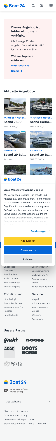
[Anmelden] (42, 5)
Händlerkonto (11, 315)
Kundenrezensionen (42, 286)
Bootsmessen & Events (40, 309)
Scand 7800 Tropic (18, 122)
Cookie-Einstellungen (15, 419)
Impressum (23, 411)
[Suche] (34, 5)
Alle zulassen (28, 241)
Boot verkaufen (40, 267)
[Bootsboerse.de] (29, 350)
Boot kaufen (10, 274)
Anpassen (26, 250)
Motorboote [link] (18, 65)
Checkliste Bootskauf (9, 268)
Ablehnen (28, 259)
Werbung (36, 315)
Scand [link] (15, 70)
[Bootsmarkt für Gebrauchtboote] (14, 5)
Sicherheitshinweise (14, 423)
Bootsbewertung (40, 271)
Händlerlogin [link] (10, 299)
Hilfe (31, 423)
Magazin (36, 299)
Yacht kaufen (11, 278)
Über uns (9, 411)
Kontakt (42, 423)
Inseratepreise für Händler (13, 309)
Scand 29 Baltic (15, 154)
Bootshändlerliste (13, 303)
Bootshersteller (12, 282)
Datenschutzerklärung (15, 415)
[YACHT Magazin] (11, 340)
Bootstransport (12, 286)
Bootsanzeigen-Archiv (40, 281)
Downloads (37, 319)
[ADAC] (9, 352)
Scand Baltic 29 (42, 122)
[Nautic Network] (13, 364)
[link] (15, 113)
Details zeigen (38, 231)
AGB (32, 419)
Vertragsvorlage (40, 275)
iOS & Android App (41, 303)
